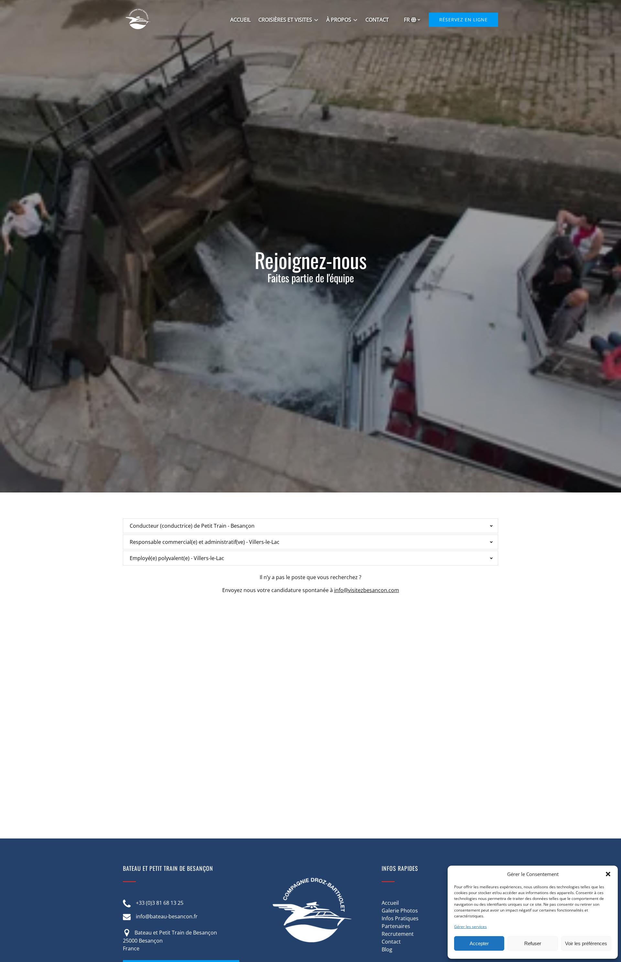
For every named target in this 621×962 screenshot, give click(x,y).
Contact (391, 941)
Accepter (479, 943)
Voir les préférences (586, 943)
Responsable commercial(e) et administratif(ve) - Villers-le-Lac (204, 542)
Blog (387, 949)
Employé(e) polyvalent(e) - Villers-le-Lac (177, 558)
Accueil (390, 902)
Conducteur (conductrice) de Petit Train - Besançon (192, 525)
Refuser (532, 943)
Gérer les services (470, 926)
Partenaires (396, 926)
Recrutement (398, 933)
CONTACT (377, 19)
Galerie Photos (400, 910)
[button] (608, 874)
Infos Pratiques (400, 918)
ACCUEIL (240, 19)
